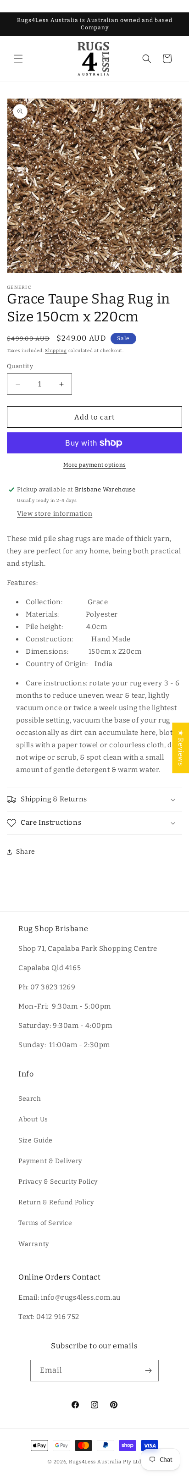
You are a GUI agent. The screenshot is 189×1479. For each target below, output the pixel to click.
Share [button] (25, 851)
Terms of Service (45, 1223)
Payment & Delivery (50, 1161)
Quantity (20, 366)
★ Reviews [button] (181, 748)
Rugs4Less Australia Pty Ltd (105, 1462)
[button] (18, 59)
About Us (33, 1119)
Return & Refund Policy (56, 1202)
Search (29, 1099)
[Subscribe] (148, 1370)
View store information (54, 514)
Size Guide (35, 1140)
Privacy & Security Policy (58, 1182)
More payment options (94, 465)
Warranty (33, 1244)
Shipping (56, 350)
